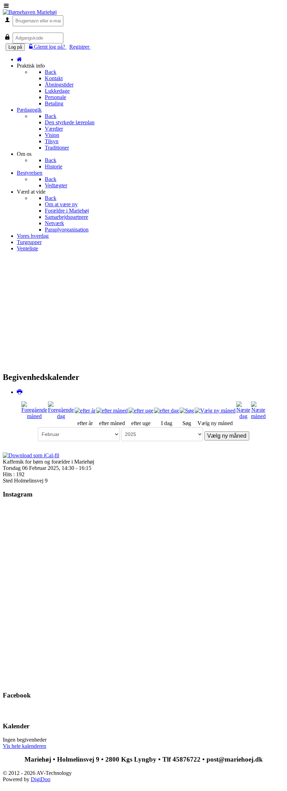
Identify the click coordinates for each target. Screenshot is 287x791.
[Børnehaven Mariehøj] (30, 12)
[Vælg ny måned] (215, 410)
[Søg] (187, 410)
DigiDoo (40, 779)
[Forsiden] (19, 59)
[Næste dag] (243, 410)
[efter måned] (112, 410)
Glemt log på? (50, 47)
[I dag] (166, 410)
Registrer (80, 47)
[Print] (20, 392)
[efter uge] (140, 410)
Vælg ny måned (226, 436)
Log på (15, 47)
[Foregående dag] (61, 410)
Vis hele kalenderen (24, 746)
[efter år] (85, 410)
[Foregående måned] (34, 410)
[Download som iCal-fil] (31, 455)
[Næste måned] (258, 410)
